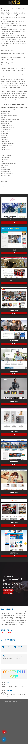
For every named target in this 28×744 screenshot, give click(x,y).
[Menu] (2, 3)
